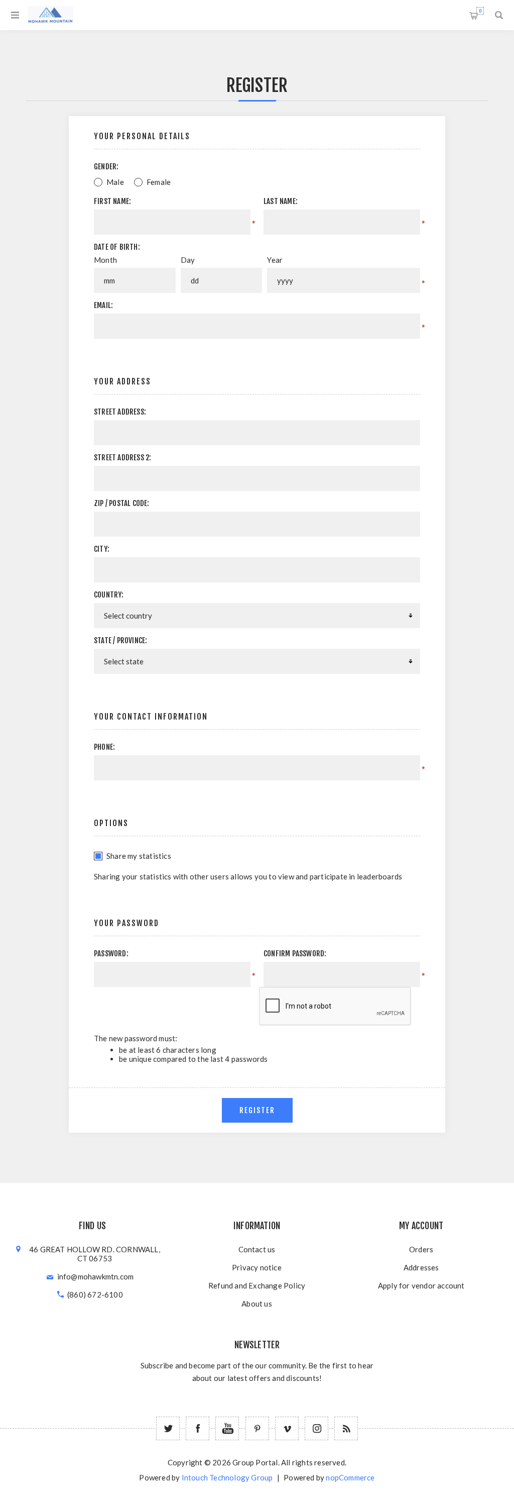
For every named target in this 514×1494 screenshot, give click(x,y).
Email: (103, 305)
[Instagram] (316, 1428)
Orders (421, 1249)
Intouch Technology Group (227, 1477)
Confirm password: (295, 953)
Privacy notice (257, 1267)
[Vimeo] (287, 1428)
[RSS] (346, 1428)
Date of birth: (117, 247)
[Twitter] (168, 1428)
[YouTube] (227, 1428)
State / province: (120, 640)
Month (105, 259)
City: (101, 549)
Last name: (281, 201)
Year (275, 259)
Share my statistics (138, 855)
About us (256, 1303)
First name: (112, 201)
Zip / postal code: (122, 503)
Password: (111, 953)
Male (115, 181)
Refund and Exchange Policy (256, 1285)
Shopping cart (480, 11)
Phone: (104, 747)
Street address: (120, 412)
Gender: (106, 166)
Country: (109, 595)
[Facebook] (197, 1428)
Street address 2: (122, 457)
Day (188, 259)
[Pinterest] (257, 1428)
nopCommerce (350, 1477)
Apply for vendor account (421, 1285)
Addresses (421, 1267)
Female (159, 181)
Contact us (257, 1249)
